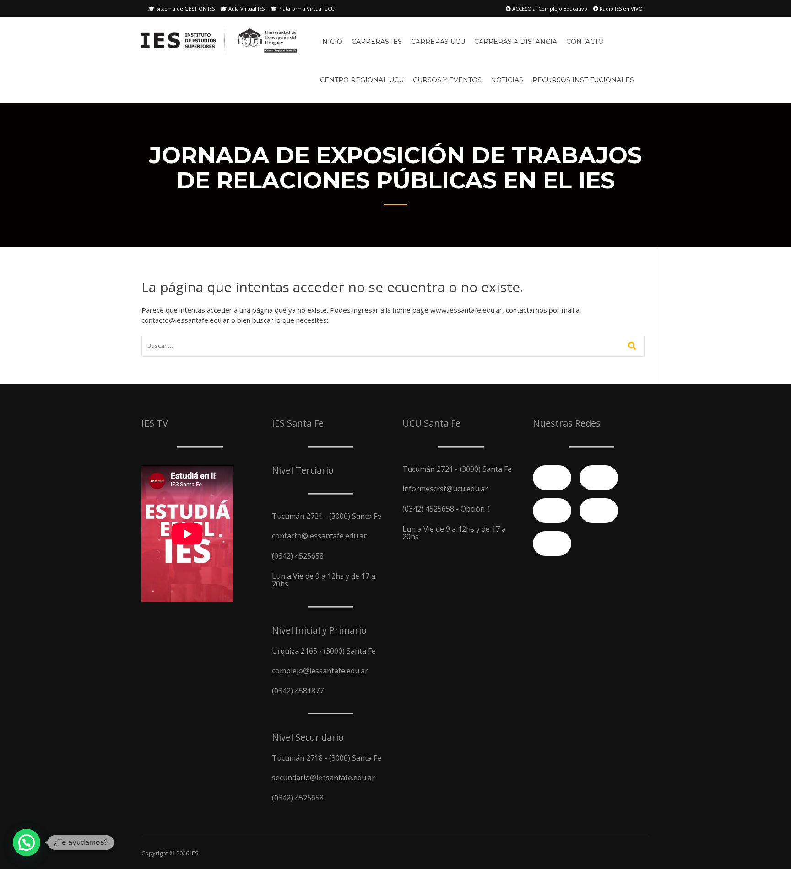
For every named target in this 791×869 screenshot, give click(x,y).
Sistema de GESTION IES (185, 8)
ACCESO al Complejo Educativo (549, 8)
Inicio (331, 41)
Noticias (507, 80)
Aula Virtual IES (246, 8)
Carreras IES (377, 41)
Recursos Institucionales (583, 80)
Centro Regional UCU (362, 80)
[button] (26, 842)
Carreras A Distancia (515, 41)
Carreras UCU (438, 41)
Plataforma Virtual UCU (306, 8)
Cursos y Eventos (447, 80)
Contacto (585, 41)
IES (194, 853)
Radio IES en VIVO (620, 8)
